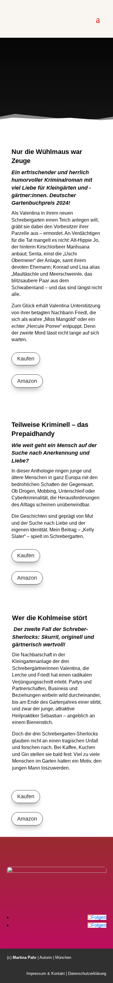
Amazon (27, 381)
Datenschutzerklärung (87, 973)
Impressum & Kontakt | (47, 973)
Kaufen (25, 359)
